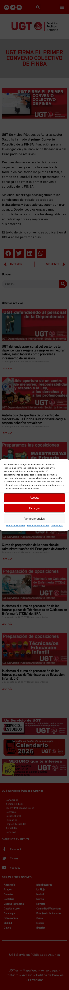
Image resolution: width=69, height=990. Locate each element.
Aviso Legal (57, 526)
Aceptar (34, 497)
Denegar (34, 508)
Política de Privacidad (38, 526)
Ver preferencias (34, 518)
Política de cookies (15, 526)
